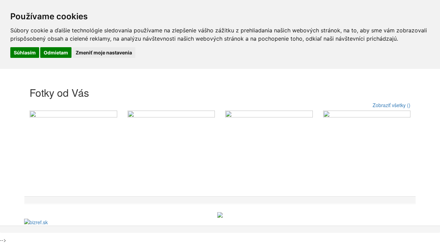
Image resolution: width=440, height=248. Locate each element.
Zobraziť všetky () (391, 105)
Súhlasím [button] (25, 52)
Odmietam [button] (56, 52)
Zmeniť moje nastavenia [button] (104, 52)
